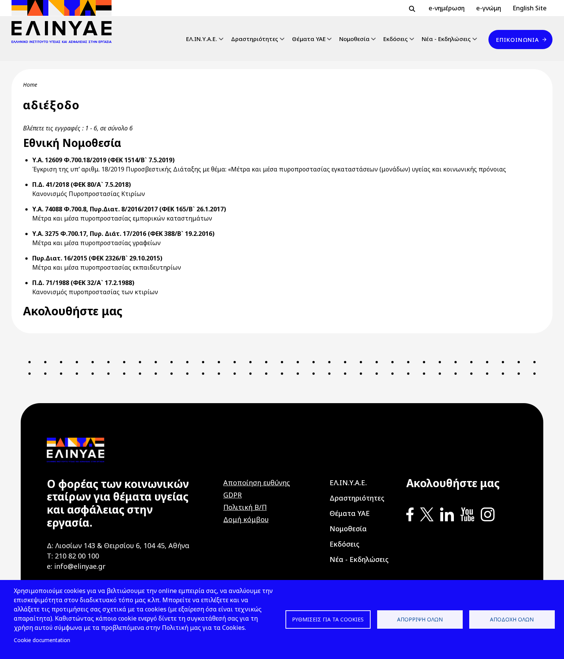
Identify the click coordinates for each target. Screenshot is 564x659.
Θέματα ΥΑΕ (309, 39)
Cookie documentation (42, 640)
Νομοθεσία (354, 39)
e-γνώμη (488, 8)
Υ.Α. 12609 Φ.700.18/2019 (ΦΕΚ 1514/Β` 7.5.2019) (103, 160)
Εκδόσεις (395, 39)
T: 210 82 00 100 (73, 555)
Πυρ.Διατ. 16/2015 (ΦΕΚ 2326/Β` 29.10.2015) (97, 258)
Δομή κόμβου (246, 519)
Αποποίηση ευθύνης (256, 482)
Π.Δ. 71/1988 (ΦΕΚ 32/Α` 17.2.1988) (83, 282)
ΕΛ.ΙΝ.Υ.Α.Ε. (201, 39)
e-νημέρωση (447, 8)
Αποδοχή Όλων (512, 619)
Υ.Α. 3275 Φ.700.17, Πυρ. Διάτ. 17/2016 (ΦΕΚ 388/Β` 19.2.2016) (123, 233)
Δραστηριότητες (254, 39)
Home (30, 84)
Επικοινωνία (517, 39)
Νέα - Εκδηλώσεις (446, 39)
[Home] (65, 21)
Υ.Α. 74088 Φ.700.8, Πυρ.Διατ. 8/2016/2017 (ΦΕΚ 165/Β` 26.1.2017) (129, 209)
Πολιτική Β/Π (245, 507)
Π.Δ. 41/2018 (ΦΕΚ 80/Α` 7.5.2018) (81, 184)
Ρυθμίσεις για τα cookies (328, 619)
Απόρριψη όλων (420, 619)
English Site (530, 8)
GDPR (232, 494)
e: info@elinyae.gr (76, 566)
